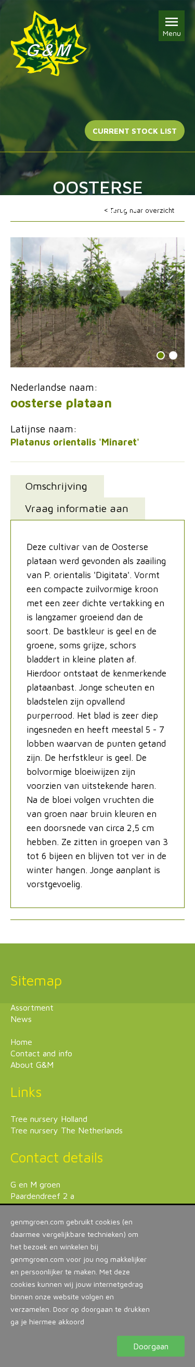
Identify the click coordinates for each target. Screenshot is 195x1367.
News (21, 1019)
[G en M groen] (48, 43)
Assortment (32, 1007)
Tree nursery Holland (48, 1118)
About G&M (32, 1064)
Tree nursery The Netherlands (66, 1130)
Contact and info (41, 1053)
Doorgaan (150, 1346)
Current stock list (135, 130)
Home (21, 1041)
